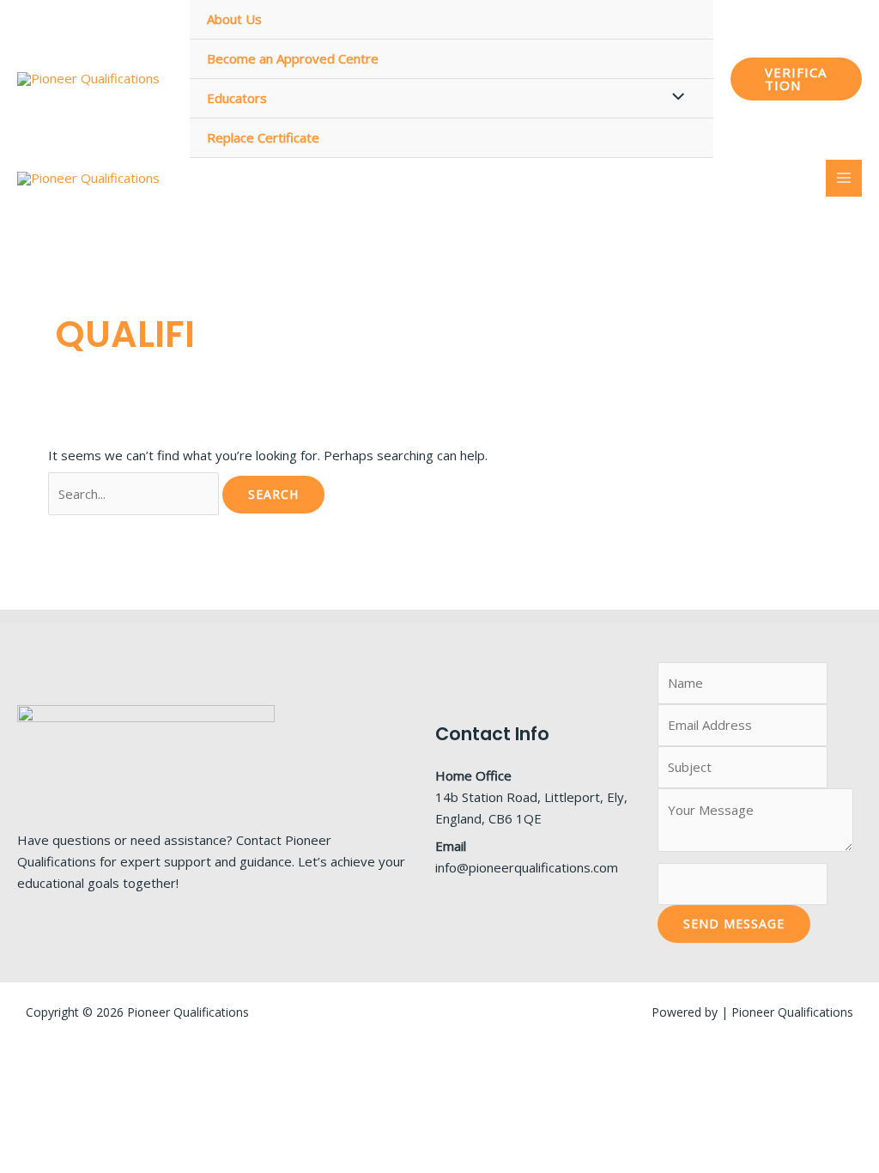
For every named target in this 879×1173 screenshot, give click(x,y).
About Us (234, 18)
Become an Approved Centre (293, 58)
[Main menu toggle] (844, 178)
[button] (796, 79)
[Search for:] (135, 493)
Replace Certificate (263, 137)
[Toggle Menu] (673, 97)
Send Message (734, 923)
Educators (237, 97)
